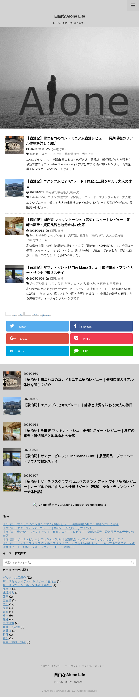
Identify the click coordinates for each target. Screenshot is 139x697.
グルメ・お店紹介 (14, 577)
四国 (53, 230)
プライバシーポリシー (93, 666)
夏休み (91, 283)
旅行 (63, 149)
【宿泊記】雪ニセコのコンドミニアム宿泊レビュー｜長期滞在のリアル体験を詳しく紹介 (61, 524)
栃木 (6, 615)
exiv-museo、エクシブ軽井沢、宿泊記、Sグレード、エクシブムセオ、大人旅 (80, 197)
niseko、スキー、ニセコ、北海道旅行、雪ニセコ (62, 153)
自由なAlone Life (69, 16)
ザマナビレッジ (75, 283)
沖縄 (6, 619)
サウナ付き (56, 283)
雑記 (6, 638)
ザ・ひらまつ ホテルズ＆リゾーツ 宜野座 (29, 581)
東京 (6, 608)
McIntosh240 (38, 235)
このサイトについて (50, 666)
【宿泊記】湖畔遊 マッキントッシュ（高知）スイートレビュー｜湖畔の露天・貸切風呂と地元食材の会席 (78, 222)
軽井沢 (74, 192)
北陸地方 (8, 592)
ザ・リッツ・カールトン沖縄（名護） (27, 585)
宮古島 (7, 600)
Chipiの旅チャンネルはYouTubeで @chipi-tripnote (72, 504)
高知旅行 (115, 283)
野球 (6, 634)
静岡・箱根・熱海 (14, 642)
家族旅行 (102, 283)
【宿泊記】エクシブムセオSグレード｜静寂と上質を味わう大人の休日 (78, 405)
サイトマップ (71, 666)
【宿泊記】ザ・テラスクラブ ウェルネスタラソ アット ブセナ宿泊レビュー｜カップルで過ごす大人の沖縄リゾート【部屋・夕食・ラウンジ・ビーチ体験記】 (80, 487)
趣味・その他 (11, 626)
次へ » (45, 315)
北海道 (54, 149)
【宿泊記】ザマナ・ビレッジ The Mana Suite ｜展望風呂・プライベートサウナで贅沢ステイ (63, 539)
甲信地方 (63, 192)
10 (35, 315)
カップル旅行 (38, 283)
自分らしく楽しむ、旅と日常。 (69, 682)
